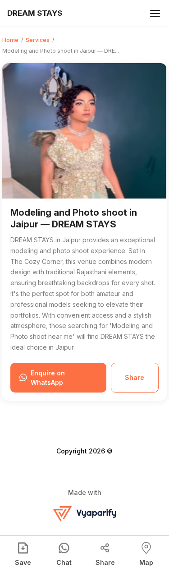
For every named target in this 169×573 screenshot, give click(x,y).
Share (134, 377)
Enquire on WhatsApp (48, 377)
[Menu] (155, 13)
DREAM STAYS (34, 13)
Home (10, 40)
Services (38, 40)
